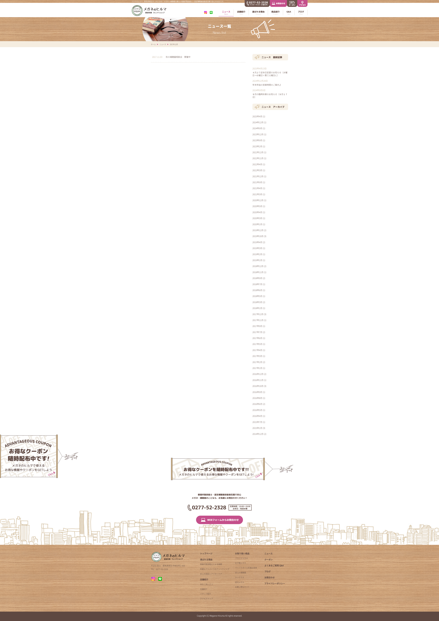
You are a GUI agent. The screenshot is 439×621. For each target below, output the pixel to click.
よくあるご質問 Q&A (274, 565)
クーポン (268, 559)
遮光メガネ (239, 582)
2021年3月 (257, 194)
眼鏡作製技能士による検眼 (211, 564)
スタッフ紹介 (205, 593)
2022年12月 (257, 152)
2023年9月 (257, 140)
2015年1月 (257, 428)
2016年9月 (257, 392)
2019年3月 (257, 248)
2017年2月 (257, 362)
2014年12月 (257, 433)
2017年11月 (257, 320)
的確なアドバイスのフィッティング (214, 569)
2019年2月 (257, 254)
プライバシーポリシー (274, 583)
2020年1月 (257, 224)
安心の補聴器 (240, 572)
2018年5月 (257, 296)
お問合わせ (269, 577)
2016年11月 (257, 380)
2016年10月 (257, 386)
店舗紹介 (204, 579)
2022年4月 (257, 164)
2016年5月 (257, 410)
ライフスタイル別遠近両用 (246, 567)
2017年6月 (257, 338)
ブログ (267, 571)
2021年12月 (257, 176)
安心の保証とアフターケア (211, 573)
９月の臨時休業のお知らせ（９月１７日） (269, 95)
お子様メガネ (240, 563)
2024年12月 (257, 122)
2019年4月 (257, 242)
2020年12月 (257, 200)
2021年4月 (257, 188)
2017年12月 (257, 314)
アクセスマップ (206, 598)
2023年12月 (257, 134)
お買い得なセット (242, 586)
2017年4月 (257, 350)
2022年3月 (257, 170)
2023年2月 (257, 146)
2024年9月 (257, 128)
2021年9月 (257, 182)
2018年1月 (257, 308)
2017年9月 (257, 326)
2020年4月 (257, 212)
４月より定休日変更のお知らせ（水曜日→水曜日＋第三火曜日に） (269, 74)
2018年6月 (257, 290)
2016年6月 (257, 403)
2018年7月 (257, 284)
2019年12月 (257, 230)
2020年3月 (257, 218)
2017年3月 (257, 356)
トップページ (206, 553)
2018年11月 (257, 272)
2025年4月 (257, 116)
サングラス (239, 577)
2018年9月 (257, 278)
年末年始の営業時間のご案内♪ (266, 84)
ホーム (153, 44)
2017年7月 (257, 332)
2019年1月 (257, 260)
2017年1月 (257, 368)
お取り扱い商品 (242, 553)
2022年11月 (257, 158)
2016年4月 (257, 416)
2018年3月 (257, 302)
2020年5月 (257, 206)
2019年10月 (257, 236)
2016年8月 (257, 398)
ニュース (163, 44)
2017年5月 (257, 344)
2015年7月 (257, 422)
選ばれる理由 (206, 559)
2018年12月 (257, 266)
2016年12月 (257, 374)
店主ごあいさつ (206, 584)
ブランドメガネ (241, 558)
